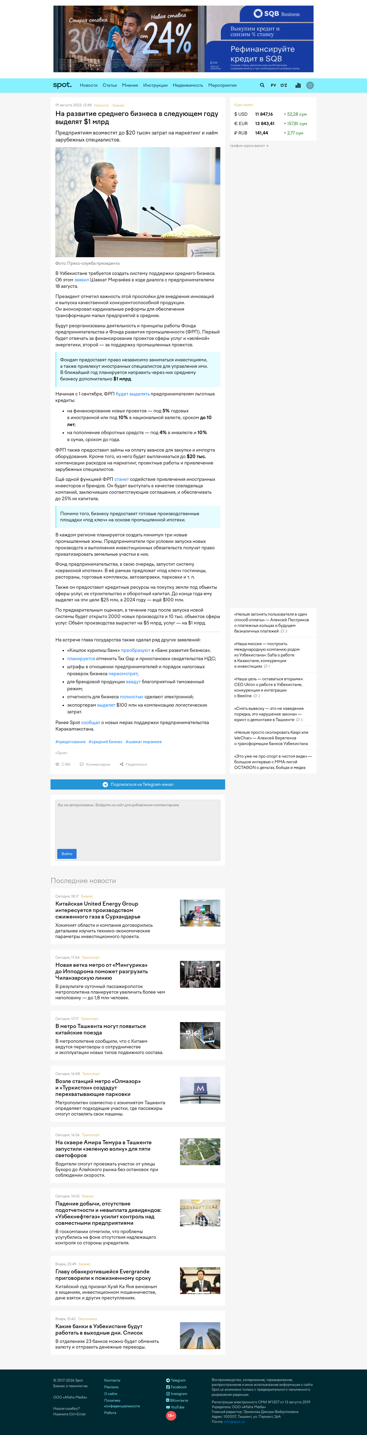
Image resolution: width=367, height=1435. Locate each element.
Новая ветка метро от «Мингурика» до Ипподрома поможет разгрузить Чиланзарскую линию (101, 971)
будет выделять (133, 394)
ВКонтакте (178, 1400)
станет (121, 479)
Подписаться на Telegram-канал (140, 784)
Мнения (130, 85)
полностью (131, 696)
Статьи (110, 85)
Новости (89, 85)
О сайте (110, 1394)
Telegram (178, 1380)
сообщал (90, 722)
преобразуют (135, 650)
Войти (67, 854)
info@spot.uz (234, 1422)
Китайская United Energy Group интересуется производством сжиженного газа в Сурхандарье (98, 910)
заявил (81, 279)
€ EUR (241, 123)
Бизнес (87, 896)
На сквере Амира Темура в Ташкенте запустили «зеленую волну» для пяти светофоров (103, 1148)
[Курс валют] (298, 86)
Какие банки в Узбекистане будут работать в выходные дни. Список (99, 1329)
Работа (110, 1413)
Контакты (112, 1380)
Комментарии (97, 764)
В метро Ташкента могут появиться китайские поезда (100, 1029)
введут (133, 681)
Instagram (178, 1394)
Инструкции (155, 85)
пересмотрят (123, 673)
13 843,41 (265, 123)
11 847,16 (264, 114)
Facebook (178, 1387)
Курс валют (243, 105)
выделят (106, 705)
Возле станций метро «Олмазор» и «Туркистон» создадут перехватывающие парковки (98, 1087)
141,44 (261, 133)
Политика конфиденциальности (122, 1403)
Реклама (111, 1387)
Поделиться (136, 764)
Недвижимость (188, 85)
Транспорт (91, 958)
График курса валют (248, 145)
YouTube (177, 1407)
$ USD (240, 114)
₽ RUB (240, 133)
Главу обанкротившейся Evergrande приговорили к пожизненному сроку (103, 1274)
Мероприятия (222, 85)
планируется (81, 658)
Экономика (87, 1319)
